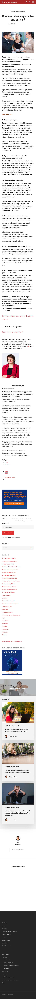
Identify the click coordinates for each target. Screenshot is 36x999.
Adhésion (4, 926)
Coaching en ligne (6, 934)
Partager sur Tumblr (10, 477)
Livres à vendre (6, 940)
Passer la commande (9, 976)
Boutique (6, 968)
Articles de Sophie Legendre (9, 589)
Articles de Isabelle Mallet (9, 575)
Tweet (6, 471)
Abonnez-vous (8, 533)
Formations (5, 943)
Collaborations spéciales (8, 601)
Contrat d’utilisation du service (10, 980)
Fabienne (12, 23)
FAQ (3, 982)
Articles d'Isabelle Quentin (9, 558)
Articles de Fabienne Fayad (18, 11)
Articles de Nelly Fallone (8, 584)
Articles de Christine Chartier (10, 561)
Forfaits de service (7, 945)
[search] (26, 2)
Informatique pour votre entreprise (11, 615)
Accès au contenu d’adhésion (11, 965)
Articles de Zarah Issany (8, 592)
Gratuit (4, 937)
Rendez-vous (5, 954)
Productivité (5, 629)
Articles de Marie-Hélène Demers (11, 581)
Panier (5, 974)
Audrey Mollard (6, 595)
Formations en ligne (7, 612)
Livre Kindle (5, 620)
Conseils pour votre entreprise (10, 603)
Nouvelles (4, 626)
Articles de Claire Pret (8, 564)
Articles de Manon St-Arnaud (9, 578)
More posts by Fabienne (18, 849)
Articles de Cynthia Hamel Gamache (11, 567)
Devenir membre (8, 962)
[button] (33, 2)
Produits (4, 928)
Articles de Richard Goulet (9, 586)
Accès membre (8, 959)
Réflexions (5, 632)
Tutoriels (4, 635)
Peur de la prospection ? (12, 332)
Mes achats (5, 971)
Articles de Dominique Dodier (10, 569)
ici (29, 346)
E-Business (5, 609)
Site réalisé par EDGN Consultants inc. (12, 641)
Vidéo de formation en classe (9, 931)
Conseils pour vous (7, 606)
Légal (3, 618)
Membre (4, 957)
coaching (4, 598)
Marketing (5, 623)
